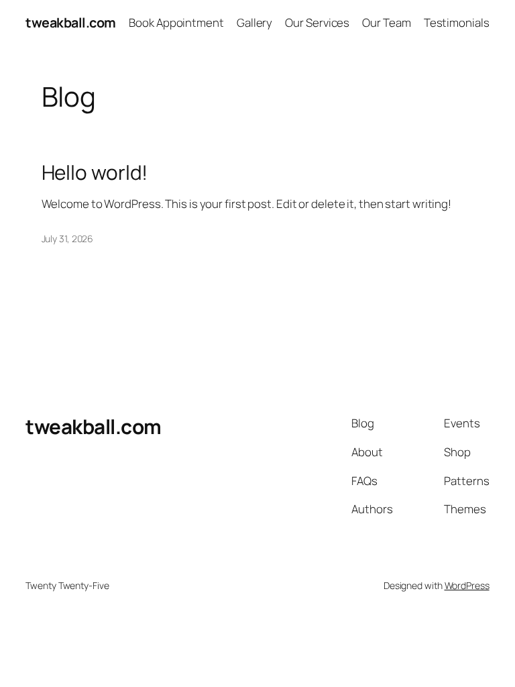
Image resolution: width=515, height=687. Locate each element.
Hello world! (95, 172)
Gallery (254, 22)
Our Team (386, 22)
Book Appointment (176, 22)
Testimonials (457, 22)
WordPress (467, 585)
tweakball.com (70, 22)
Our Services (317, 22)
